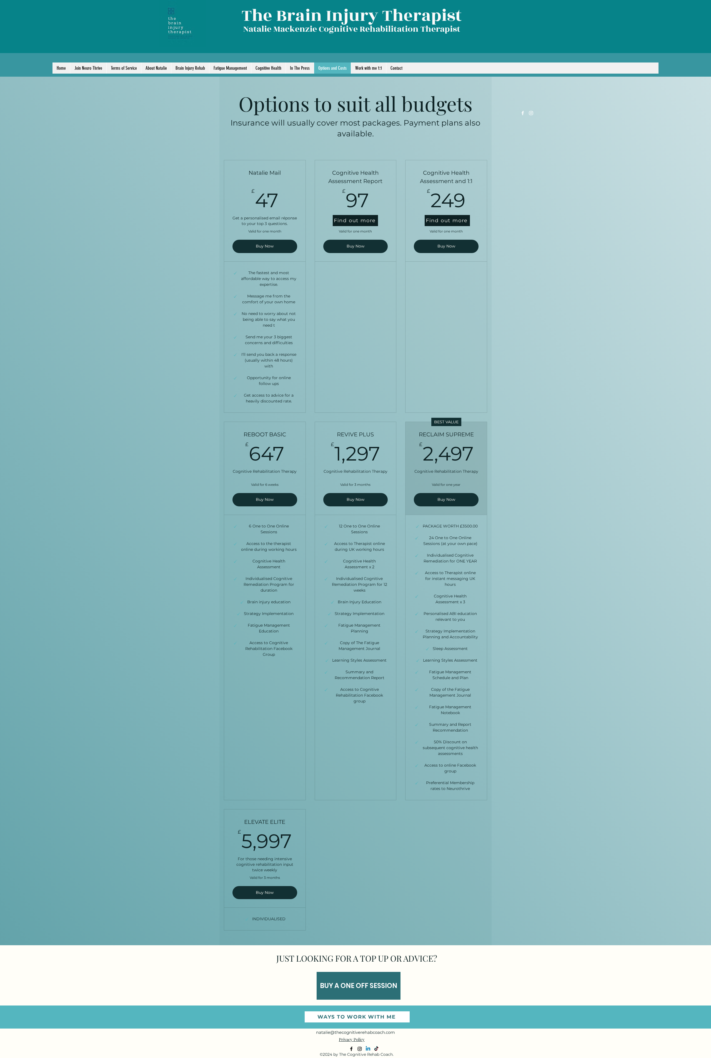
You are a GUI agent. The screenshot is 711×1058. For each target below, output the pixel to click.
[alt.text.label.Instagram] (531, 113)
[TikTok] (376, 1049)
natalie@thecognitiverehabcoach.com (355, 1032)
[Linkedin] (368, 1049)
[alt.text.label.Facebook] (522, 113)
